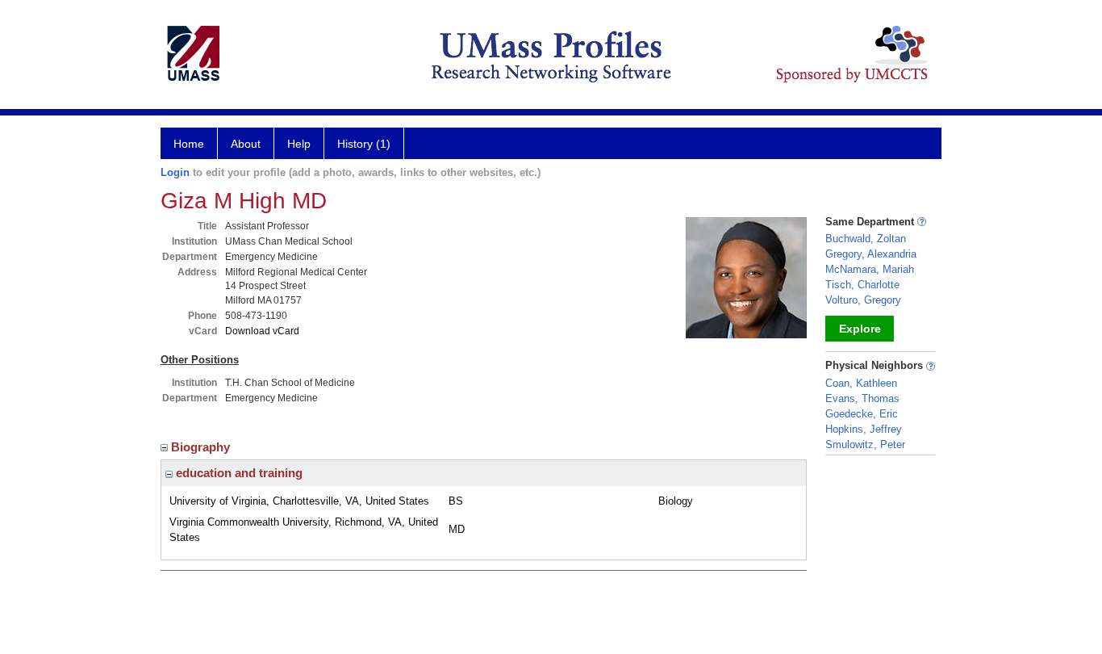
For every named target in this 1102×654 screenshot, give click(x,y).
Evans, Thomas (862, 398)
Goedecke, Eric (861, 414)
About (246, 143)
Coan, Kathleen (861, 383)
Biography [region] (202, 447)
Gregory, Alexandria (870, 254)
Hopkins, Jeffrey (863, 429)
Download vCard (262, 331)
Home (188, 143)
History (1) (363, 143)
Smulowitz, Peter (865, 444)
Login (175, 172)
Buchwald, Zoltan (865, 239)
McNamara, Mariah (869, 269)
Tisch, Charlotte (862, 285)
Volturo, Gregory (863, 300)
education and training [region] (238, 473)
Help (299, 143)
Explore (860, 328)
